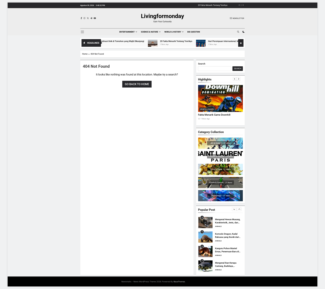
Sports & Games (207, 109)
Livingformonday (162, 16)
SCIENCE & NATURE (149, 32)
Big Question (193, 32)
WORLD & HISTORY (172, 32)
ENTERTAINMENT (127, 32)
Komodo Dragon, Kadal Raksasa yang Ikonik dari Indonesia (227, 222)
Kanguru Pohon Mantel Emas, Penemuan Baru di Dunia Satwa (227, 237)
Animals (218, 226)
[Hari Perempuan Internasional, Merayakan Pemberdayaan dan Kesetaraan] (185, 44)
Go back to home (137, 84)
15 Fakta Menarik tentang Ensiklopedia (211, 5)
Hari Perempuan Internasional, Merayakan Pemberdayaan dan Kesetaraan (226, 41)
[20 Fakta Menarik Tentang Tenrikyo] (137, 44)
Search (201, 63)
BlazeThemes (179, 281)
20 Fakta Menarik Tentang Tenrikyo (160, 41)
